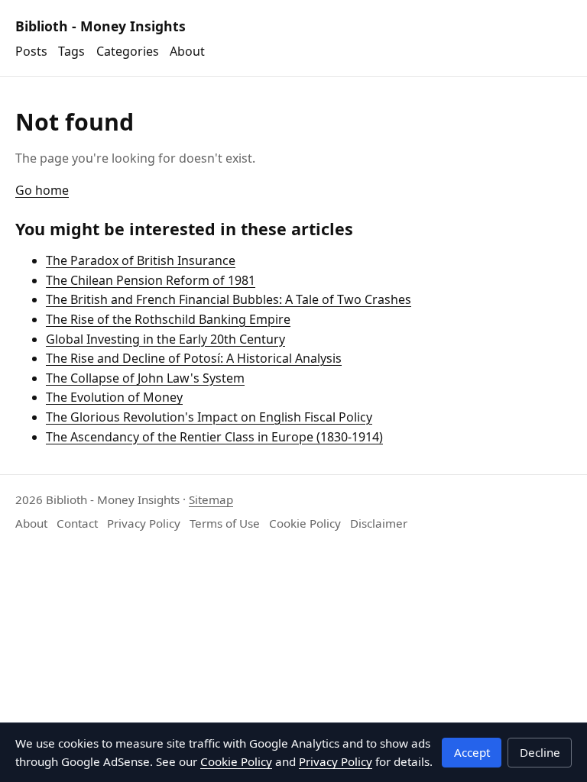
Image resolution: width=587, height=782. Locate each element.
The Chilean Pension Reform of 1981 (150, 280)
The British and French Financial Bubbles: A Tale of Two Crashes (228, 299)
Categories (127, 51)
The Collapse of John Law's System (145, 378)
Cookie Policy (305, 523)
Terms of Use (225, 523)
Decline (540, 752)
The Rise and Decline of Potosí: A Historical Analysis (194, 358)
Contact (77, 523)
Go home (42, 190)
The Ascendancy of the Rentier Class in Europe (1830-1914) (214, 436)
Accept (472, 752)
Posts (31, 51)
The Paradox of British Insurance (140, 260)
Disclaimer (378, 523)
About (187, 51)
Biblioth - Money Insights (100, 26)
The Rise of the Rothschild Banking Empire (168, 319)
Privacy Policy (143, 523)
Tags (71, 51)
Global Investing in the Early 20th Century (165, 339)
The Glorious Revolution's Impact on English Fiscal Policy (209, 417)
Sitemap (211, 499)
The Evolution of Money (114, 397)
